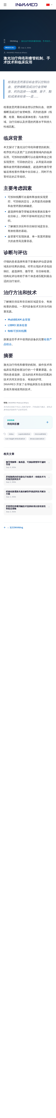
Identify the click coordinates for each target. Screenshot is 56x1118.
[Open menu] (5, 4)
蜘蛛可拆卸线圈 (17, 331)
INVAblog (14, 41)
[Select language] (49, 5)
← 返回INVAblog (15, 527)
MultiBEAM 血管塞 (19, 319)
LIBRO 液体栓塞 (17, 325)
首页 (4, 41)
